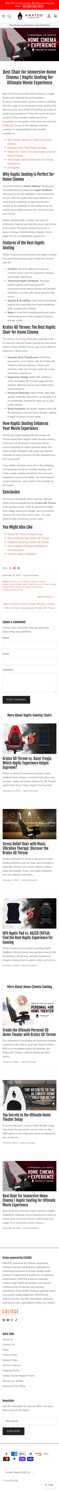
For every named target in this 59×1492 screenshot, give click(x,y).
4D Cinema (15, 581)
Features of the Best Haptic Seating (27, 147)
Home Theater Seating (46, 584)
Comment (8, 669)
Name (6, 637)
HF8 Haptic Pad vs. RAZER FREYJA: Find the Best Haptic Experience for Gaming (28, 938)
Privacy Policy (10, 1355)
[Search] (10, 16)
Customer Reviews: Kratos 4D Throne (28, 541)
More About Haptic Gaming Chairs (29, 715)
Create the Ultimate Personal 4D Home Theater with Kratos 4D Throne (29, 1032)
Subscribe (13, 1431)
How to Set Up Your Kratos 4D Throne (28, 538)
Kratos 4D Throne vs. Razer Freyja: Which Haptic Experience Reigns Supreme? (27, 763)
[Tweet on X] (10, 568)
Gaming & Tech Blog (14, 1386)
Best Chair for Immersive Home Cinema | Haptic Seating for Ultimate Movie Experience (29, 1200)
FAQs (6, 1349)
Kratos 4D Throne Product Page (25, 534)
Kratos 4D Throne (12, 125)
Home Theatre (9, 587)
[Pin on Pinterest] (18, 568)
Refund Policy (10, 1360)
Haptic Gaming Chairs (12, 584)
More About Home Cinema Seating (29, 987)
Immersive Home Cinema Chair (29, 587)
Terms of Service (12, 1365)
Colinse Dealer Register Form (18, 1375)
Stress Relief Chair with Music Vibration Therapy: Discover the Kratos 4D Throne (25, 848)
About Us (8, 1339)
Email (6, 653)
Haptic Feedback (38, 581)
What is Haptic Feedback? (22, 553)
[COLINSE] (29, 16)
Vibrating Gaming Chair (13, 589)
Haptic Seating (29, 584)
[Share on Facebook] (14, 568)
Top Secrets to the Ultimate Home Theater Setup (27, 1117)
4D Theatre (25, 581)
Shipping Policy (11, 1370)
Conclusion (13, 167)
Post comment (16, 699)
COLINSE (14, 1480)
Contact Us (9, 1344)
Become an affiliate (13, 1380)
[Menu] (3, 16)
